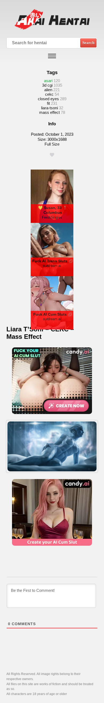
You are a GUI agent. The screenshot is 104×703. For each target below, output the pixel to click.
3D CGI (47, 85)
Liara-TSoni (49, 108)
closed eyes (48, 99)
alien (48, 89)
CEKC (49, 94)
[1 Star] (52, 155)
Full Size (52, 144)
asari (48, 80)
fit (48, 103)
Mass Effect (49, 112)
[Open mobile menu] (52, 56)
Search (88, 43)
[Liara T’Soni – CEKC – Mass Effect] (51, 446)
